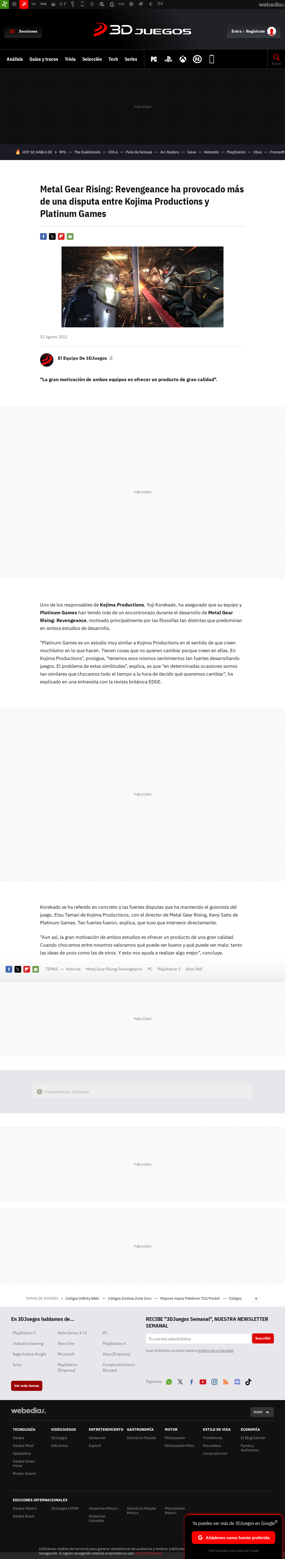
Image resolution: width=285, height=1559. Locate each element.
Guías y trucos (44, 59)
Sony (17, 1364)
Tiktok (248, 1380)
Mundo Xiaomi (24, 1473)
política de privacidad (216, 1350)
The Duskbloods (87, 152)
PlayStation (236, 152)
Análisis (15, 59)
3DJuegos (142, 30)
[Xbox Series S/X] (183, 59)
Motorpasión (175, 1437)
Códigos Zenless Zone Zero (130, 1298)
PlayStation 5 (24, 1332)
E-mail (70, 236)
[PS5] (168, 59)
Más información (148, 1553)
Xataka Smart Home (24, 1463)
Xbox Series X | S (72, 1332)
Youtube (202, 1380)
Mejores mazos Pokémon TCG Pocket (190, 1298)
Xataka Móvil (23, 1445)
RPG (62, 152)
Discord (237, 1380)
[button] (85, 358)
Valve (191, 152)
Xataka (18, 1437)
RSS (225, 1380)
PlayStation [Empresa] (67, 1367)
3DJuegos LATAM (65, 1508)
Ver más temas (26, 1385)
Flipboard (61, 236)
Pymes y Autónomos (250, 1447)
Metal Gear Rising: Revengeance (114, 968)
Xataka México (25, 1508)
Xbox (258, 152)
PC (150, 968)
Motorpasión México (175, 1510)
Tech (113, 59)
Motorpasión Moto (179, 1445)
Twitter (52, 236)
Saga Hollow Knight (29, 1354)
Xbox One (66, 1343)
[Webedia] (28, 1410)
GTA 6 (113, 152)
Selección (92, 59)
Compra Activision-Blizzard (119, 1367)
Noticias (73, 968)
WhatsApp (168, 1380)
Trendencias (212, 1437)
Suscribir (263, 1338)
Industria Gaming (28, 1343)
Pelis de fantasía (139, 152)
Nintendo (211, 152)
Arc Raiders (169, 152)
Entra (237, 31)
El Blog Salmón (253, 1437)
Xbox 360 (194, 968)
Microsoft (66, 1354)
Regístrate (255, 31)
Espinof (95, 1445)
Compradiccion (215, 1453)
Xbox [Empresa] (116, 1354)
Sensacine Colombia (97, 1518)
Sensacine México (103, 1508)
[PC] (154, 59)
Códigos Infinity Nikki (82, 1298)
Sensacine (97, 1437)
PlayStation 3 (169, 968)
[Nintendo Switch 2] (197, 59)
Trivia (70, 59)
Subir (258, 1412)
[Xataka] (4, 4)
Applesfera (22, 1453)
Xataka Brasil (23, 1516)
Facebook (43, 236)
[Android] (212, 59)
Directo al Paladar (141, 1437)
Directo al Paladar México (141, 1510)
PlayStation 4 (114, 1343)
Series (131, 59)
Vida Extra (59, 1445)
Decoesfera (212, 1445)
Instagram (214, 1380)
